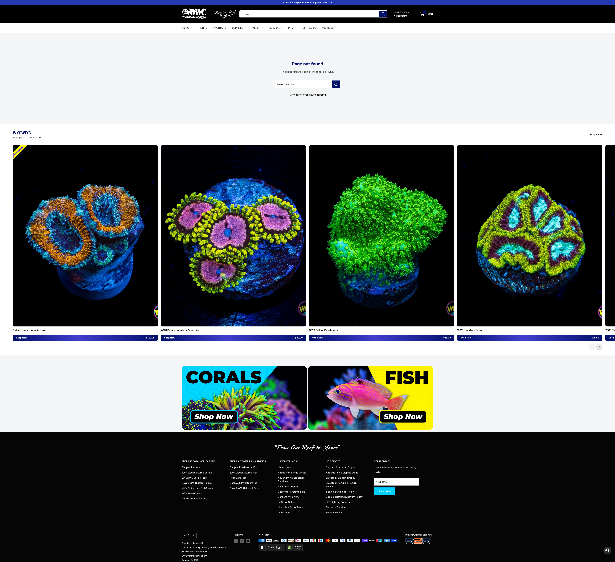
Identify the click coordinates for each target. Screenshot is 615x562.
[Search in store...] (336, 84)
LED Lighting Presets (338, 501)
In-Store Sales (286, 501)
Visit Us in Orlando (288, 486)
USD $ (186, 535)
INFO (291, 27)
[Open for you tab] (607, 550)
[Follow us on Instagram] (242, 541)
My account (400, 15)
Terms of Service (336, 507)
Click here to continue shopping (307, 94)
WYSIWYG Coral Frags (194, 477)
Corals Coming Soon (193, 498)
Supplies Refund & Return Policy (344, 496)
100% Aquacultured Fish (243, 472)
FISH (201, 27)
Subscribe (385, 491)
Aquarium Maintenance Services (291, 479)
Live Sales (284, 512)
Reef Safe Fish (238, 477)
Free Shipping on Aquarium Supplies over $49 (307, 2)
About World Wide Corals (292, 472)
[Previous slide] (592, 347)
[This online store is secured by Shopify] (294, 546)
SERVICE (274, 27)
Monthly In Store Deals (290, 507)
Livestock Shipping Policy (340, 477)
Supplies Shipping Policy (340, 491)
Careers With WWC (288, 496)
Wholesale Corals (192, 493)
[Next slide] (599, 347)
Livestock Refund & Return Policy (341, 484)
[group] (85, 243)
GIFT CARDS (309, 27)
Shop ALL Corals (191, 467)
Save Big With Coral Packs (197, 482)
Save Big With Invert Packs (245, 488)
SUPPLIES (237, 27)
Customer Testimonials (291, 491)
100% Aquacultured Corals (197, 472)
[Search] (383, 13)
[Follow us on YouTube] (248, 541)
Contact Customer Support (341, 467)
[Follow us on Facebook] (236, 541)
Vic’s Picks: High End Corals (197, 488)
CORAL (185, 27)
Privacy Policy (334, 512)
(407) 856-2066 (218, 547)
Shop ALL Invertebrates (243, 482)
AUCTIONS (328, 27)
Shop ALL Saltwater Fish (244, 467)
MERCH (256, 27)
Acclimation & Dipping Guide (342, 472)
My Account (284, 467)
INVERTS (218, 27)
